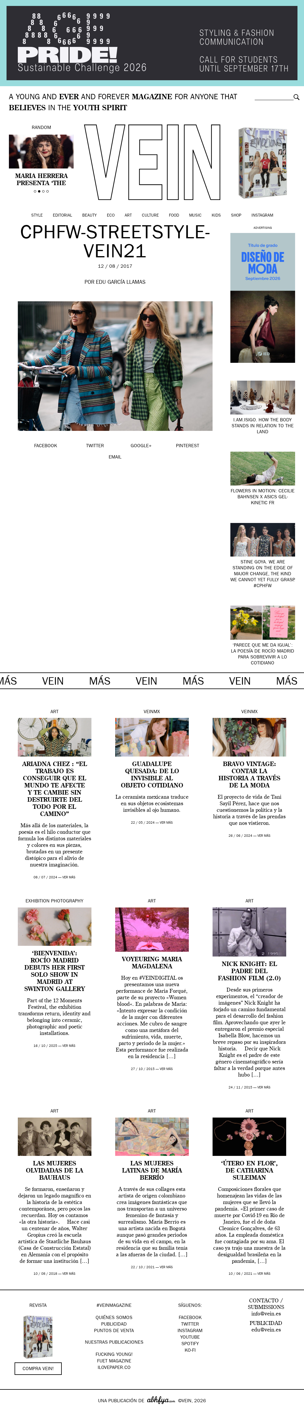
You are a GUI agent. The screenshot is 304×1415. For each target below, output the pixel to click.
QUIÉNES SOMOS (114, 1318)
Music (195, 216)
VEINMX (152, 712)
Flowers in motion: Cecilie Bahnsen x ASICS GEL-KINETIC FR (262, 497)
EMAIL (115, 457)
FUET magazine (114, 1361)
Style (37, 216)
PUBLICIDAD (114, 1324)
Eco (111, 216)
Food (174, 216)
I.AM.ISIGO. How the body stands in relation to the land (263, 426)
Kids (216, 216)
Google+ (11, 1411)
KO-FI (190, 1350)
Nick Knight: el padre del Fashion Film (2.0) (249, 972)
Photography (67, 901)
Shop (236, 216)
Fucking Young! (114, 1355)
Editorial (62, 216)
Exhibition (38, 901)
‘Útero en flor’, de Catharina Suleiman (249, 1171)
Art (128, 216)
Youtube (190, 1337)
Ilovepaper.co (114, 1368)
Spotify (190, 1344)
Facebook (190, 1318)
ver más (68, 877)
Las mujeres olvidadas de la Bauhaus (54, 1171)
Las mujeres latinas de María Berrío (152, 1171)
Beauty (89, 216)
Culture (150, 216)
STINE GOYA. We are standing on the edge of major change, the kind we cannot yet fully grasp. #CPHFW (262, 574)
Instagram (262, 216)
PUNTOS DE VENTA (114, 1331)
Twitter (190, 1324)
